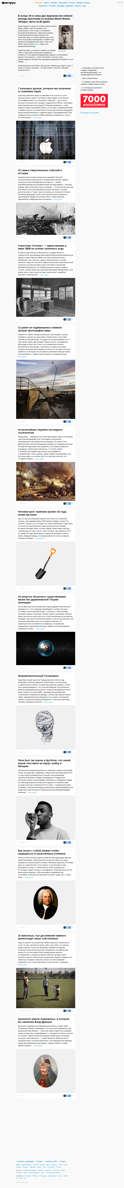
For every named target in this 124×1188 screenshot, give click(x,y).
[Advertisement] (31, 1115)
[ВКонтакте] (70, 76)
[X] (65, 76)
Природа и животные (27, 1011)
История (21, 12)
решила (36, 44)
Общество (23, 237)
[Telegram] (67, 76)
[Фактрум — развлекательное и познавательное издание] (9, 3)
